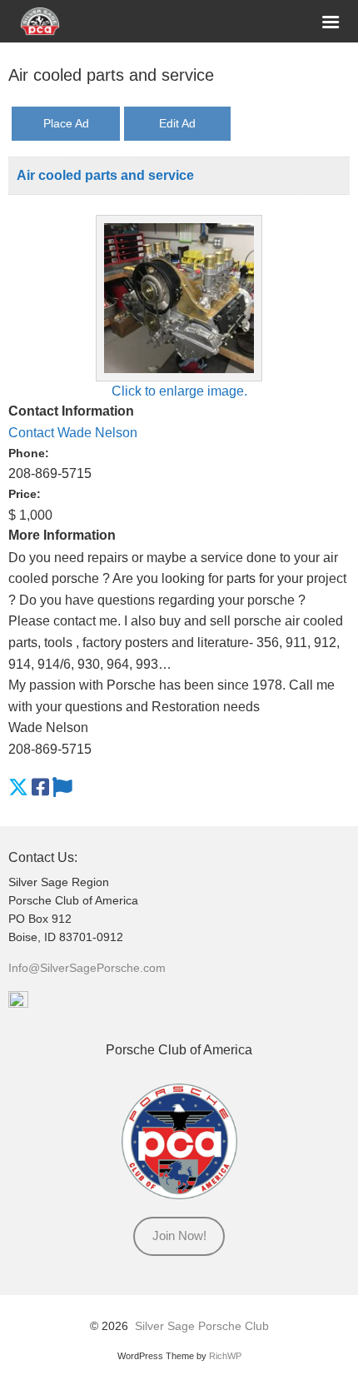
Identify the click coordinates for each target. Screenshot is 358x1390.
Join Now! (179, 1235)
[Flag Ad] (62, 787)
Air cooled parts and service (105, 175)
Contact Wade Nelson (72, 433)
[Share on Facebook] (40, 787)
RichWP (225, 1356)
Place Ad (66, 123)
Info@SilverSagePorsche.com (87, 968)
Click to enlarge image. (179, 391)
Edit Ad (177, 123)
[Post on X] (18, 787)
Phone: (28, 453)
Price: (24, 494)
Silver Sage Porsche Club (202, 1326)
